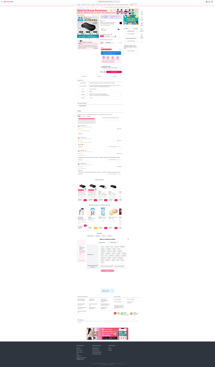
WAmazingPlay (95, 348)
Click (120, 49)
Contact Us (78, 355)
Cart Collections (135, 28)
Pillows (97, 7)
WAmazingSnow (96, 350)
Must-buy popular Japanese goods (122, 4)
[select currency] (206, 1)
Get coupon (93, 4)
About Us (78, 348)
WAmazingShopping (96, 352)
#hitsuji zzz (102, 20)
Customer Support (117, 299)
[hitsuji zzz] (121, 23)
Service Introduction (118, 301)
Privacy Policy (79, 352)
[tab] (84, 77)
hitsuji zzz (101, 7)
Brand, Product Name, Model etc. (106, 1)
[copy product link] (104, 72)
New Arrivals (84, 4)
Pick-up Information (130, 299)
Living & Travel (81, 7)
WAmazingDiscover (96, 353)
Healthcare (87, 7)
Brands (88, 4)
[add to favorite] (101, 72)
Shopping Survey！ (106, 291)
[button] (80, 133)
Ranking (104, 4)
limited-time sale (99, 4)
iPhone (109, 348)
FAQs (77, 353)
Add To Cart (114, 71)
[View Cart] (209, 1)
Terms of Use (79, 350)
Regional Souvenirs (111, 4)
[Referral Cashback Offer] (107, 11)
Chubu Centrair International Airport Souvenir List (104, 300)
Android (110, 350)
